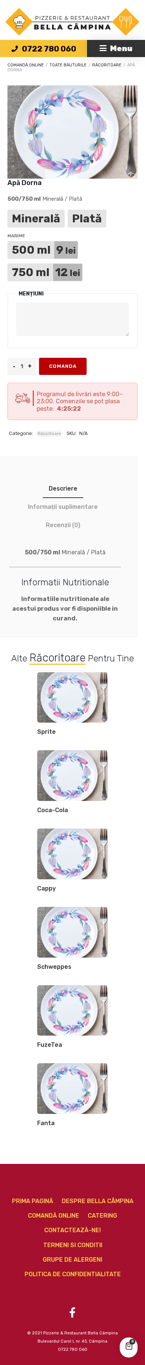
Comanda (63, 366)
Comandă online (25, 65)
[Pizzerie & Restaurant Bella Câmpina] (72, 21)
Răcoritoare (107, 65)
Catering (102, 1215)
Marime (16, 235)
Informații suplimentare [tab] (63, 506)
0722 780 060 (43, 48)
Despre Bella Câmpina (97, 1201)
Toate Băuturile (68, 65)
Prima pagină (32, 1201)
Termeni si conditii (72, 1245)
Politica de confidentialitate (73, 1274)
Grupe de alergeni (72, 1259)
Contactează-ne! (72, 1230)
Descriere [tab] (63, 488)
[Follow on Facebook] (72, 1313)
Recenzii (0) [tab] (63, 525)
